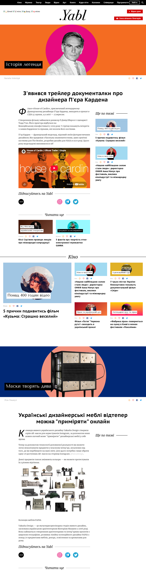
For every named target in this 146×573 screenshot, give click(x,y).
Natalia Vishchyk (12, 78)
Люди (47, 2)
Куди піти (83, 2)
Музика (28, 2)
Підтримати (123, 2)
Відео (56, 2)
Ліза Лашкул (10, 400)
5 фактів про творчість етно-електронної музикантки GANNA (71, 242)
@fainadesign (76, 454)
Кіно (19, 2)
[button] (142, 2)
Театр (38, 2)
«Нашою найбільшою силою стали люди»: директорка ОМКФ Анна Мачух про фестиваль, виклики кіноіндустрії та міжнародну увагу (110, 173)
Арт (64, 2)
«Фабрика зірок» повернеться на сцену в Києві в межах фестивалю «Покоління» (126, 324)
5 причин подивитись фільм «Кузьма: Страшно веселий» (110, 139)
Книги (73, 2)
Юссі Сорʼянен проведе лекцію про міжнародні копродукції (34, 241)
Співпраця (109, 2)
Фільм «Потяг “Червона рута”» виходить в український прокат (87, 324)
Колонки (96, 2)
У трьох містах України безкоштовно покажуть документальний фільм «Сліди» (123, 286)
